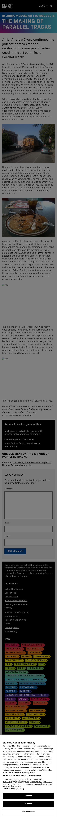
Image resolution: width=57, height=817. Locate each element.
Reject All (28, 804)
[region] (28, 776)
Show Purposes (28, 812)
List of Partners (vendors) (13, 789)
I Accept (28, 796)
